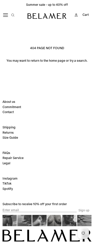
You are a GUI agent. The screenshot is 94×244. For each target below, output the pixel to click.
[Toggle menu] (5, 15)
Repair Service (13, 157)
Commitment (12, 107)
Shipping (9, 127)
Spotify (8, 188)
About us (9, 101)
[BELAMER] (47, 16)
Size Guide (10, 137)
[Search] (16, 15)
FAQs (6, 152)
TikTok (7, 183)
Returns (8, 132)
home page (57, 60)
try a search (78, 60)
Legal (6, 163)
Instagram (10, 178)
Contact (8, 112)
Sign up (83, 210)
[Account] (74, 15)
